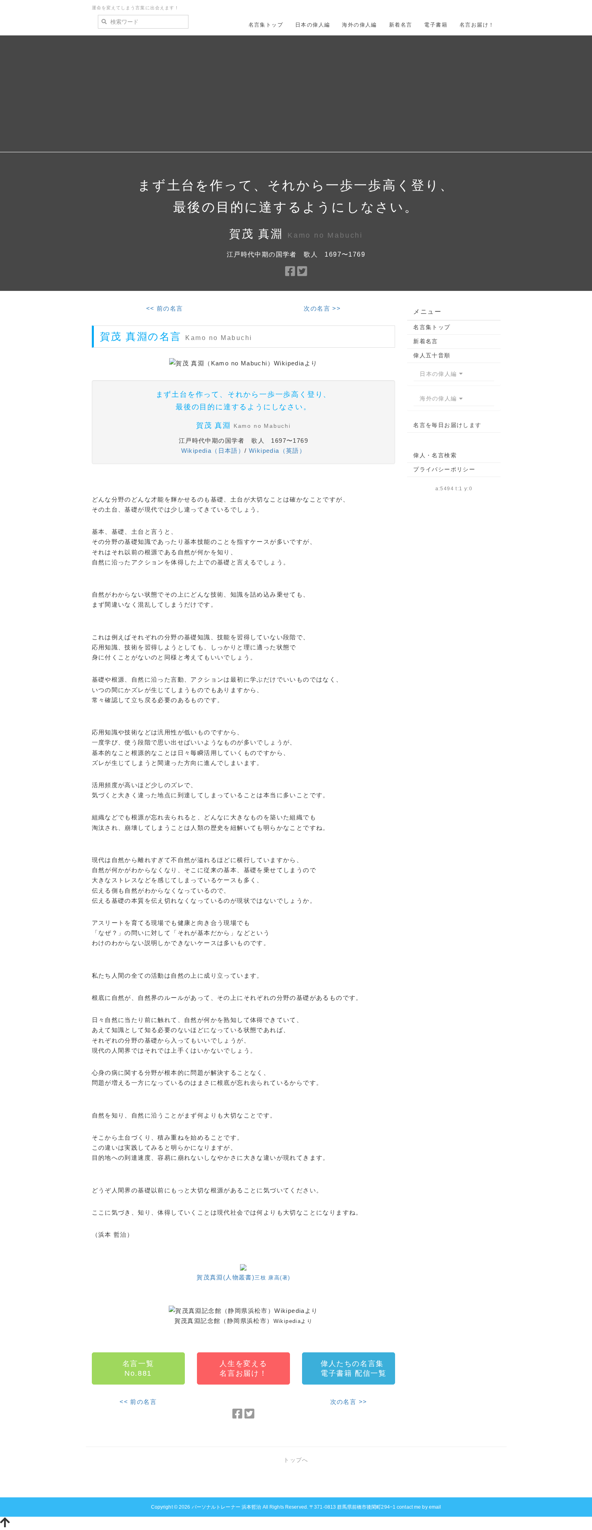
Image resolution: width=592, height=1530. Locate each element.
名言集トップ (265, 25)
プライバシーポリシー (444, 469)
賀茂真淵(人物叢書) (243, 1277)
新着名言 (400, 25)
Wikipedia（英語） (277, 450)
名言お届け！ (477, 25)
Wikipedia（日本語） (213, 450)
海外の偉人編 (359, 25)
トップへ (296, 1460)
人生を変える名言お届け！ (243, 1368)
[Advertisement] (296, 95)
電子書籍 (435, 25)
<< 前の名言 (164, 308)
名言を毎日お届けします (447, 425)
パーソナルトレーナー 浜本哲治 (226, 1507)
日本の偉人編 (312, 25)
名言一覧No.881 (138, 1368)
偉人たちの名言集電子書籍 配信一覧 (354, 1368)
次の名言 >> (322, 308)
